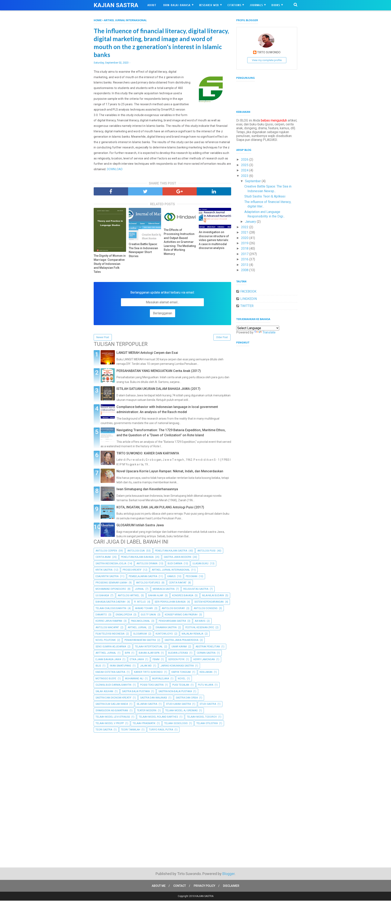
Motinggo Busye (106, 678)
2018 (245, 248)
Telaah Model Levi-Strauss (113, 716)
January (251, 222)
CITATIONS (234, 5)
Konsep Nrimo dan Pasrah (181, 614)
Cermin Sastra (206, 652)
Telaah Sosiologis (176, 723)
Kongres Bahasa (182, 595)
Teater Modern (146, 710)
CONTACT (179, 885)
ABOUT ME (159, 885)
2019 (245, 243)
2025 (245, 165)
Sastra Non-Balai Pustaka (175, 691)
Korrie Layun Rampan (109, 620)
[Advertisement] (162, 765)
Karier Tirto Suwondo (148, 672)
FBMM (156, 659)
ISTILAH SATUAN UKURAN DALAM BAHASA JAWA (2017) (158, 389)
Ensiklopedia (124, 614)
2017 (245, 254)
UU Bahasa (102, 595)
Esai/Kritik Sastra (107, 576)
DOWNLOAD (115, 169)
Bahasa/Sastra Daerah (110, 601)
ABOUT (151, 5)
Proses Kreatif (132, 569)
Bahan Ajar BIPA (149, 652)
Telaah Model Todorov (202, 716)
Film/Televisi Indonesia (110, 633)
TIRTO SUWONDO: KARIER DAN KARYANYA (147, 453)
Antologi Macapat (107, 627)
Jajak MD (146, 665)
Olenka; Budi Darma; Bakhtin (113, 684)
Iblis (98, 665)
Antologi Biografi (173, 608)
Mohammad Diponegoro (111, 589)
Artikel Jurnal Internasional (171, 569)
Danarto (101, 614)
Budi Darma (175, 563)
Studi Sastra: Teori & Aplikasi (264, 196)
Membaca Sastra (164, 589)
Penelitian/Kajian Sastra (171, 550)
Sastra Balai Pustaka (136, 691)
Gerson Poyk (176, 659)
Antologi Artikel (128, 595)
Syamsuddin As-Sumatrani (112, 710)
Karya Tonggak (181, 672)
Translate (269, 332)
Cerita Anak (103, 557)
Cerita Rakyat (178, 582)
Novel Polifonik (106, 640)
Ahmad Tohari (144, 608)
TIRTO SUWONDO (268, 52)
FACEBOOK (248, 291)
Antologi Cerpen (106, 550)
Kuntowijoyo (164, 633)
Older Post (222, 337)
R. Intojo (140, 601)
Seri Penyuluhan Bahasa (170, 601)
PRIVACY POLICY (204, 885)
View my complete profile (267, 60)
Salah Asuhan (104, 691)
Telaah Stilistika (207, 723)
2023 (245, 176)
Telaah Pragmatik (144, 723)
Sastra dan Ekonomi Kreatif (113, 697)
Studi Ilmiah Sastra (178, 704)
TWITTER (247, 306)
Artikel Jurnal (137, 627)
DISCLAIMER (231, 885)
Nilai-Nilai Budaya (213, 595)
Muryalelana (160, 678)
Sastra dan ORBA (187, 697)
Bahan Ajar (155, 595)
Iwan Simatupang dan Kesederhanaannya (147, 489)
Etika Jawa (137, 659)
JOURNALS (256, 5)
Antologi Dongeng (205, 608)
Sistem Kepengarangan (209, 601)
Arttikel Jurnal (106, 652)
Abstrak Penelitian (208, 646)
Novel (182, 678)
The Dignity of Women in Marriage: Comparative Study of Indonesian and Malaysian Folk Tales (110, 263)
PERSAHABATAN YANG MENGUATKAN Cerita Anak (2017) (158, 371)
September (253, 181)
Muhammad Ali (134, 678)
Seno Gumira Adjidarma (111, 646)
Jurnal (139, 589)
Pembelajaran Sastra (143, 576)
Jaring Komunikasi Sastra (177, 665)
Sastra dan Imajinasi (153, 697)
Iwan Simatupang (120, 665)
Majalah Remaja (192, 633)
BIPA (127, 652)
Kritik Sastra (104, 569)
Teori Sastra (104, 729)
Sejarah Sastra (147, 704)
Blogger (228, 874)
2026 (245, 159)
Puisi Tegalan (180, 684)
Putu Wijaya (205, 684)
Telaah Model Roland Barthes (158, 716)
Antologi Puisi (206, 550)
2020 (245, 238)
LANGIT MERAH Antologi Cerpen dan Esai (147, 353)
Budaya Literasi (178, 652)
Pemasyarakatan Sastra (140, 640)
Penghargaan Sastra (172, 620)
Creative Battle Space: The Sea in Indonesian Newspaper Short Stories (143, 250)
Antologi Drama (146, 563)
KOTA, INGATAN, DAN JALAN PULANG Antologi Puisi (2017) (160, 507)
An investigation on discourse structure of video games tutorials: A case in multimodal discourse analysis (214, 240)
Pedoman (191, 576)
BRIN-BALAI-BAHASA (177, 5)
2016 (245, 259)
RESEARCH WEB (209, 5)
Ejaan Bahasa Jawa (108, 659)
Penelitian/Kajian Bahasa (137, 557)
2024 (245, 170)
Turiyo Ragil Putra (161, 729)
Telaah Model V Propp (110, 723)
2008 (245, 270)
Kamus (171, 576)
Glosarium (140, 633)
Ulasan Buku (200, 563)
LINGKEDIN (248, 299)
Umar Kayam (179, 646)
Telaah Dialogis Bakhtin (111, 608)
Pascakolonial (140, 620)
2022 (245, 227)
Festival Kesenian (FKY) (199, 627)
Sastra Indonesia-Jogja (111, 563)
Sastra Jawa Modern (177, 557)
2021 (245, 232)
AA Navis (200, 620)
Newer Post (102, 337)
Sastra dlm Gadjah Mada (112, 704)
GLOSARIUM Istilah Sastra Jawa (140, 525)
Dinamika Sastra (166, 627)
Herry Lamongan (204, 659)
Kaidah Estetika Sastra (110, 672)
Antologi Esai (136, 550)
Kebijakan (206, 672)
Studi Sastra (208, 704)
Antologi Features (148, 582)
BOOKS (275, 5)
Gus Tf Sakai (148, 614)
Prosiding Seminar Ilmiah (111, 582)
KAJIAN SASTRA (116, 5)
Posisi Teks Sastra (152, 684)
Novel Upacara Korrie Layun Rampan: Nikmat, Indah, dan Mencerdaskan (169, 471)
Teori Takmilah (130, 729)
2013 (245, 265)
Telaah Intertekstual (149, 646)
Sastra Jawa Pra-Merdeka (181, 640)
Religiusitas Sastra (195, 589)
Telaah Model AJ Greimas (181, 710)
